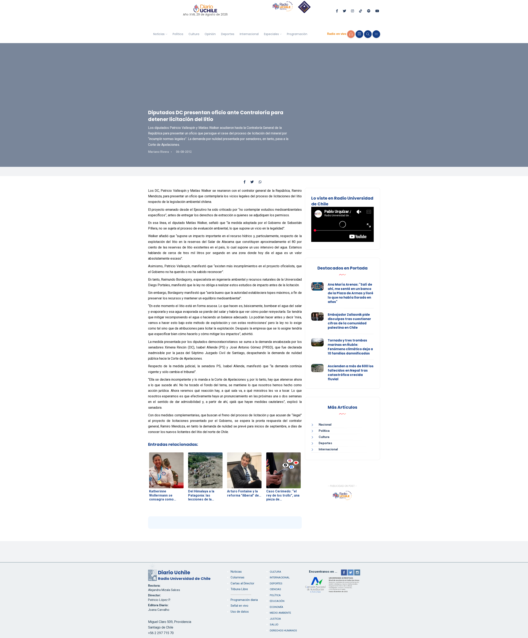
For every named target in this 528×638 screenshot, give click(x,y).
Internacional (249, 34)
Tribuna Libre (239, 589)
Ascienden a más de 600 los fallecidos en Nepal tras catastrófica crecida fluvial (351, 372)
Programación (297, 34)
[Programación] (359, 34)
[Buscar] (368, 34)
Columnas (237, 577)
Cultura (194, 34)
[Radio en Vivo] (351, 34)
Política (178, 34)
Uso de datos (240, 611)
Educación (277, 601)
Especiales (271, 34)
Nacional (325, 424)
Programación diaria (244, 600)
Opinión (210, 34)
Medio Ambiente (280, 612)
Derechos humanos (283, 630)
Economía (276, 607)
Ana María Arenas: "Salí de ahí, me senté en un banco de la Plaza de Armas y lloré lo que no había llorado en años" (350, 293)
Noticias (159, 34)
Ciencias (275, 589)
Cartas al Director (242, 583)
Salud (274, 624)
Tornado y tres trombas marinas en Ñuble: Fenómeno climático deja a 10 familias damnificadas (350, 346)
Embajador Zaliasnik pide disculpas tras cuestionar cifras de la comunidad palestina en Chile (349, 321)
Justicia (275, 618)
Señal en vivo (239, 605)
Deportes (227, 34)
